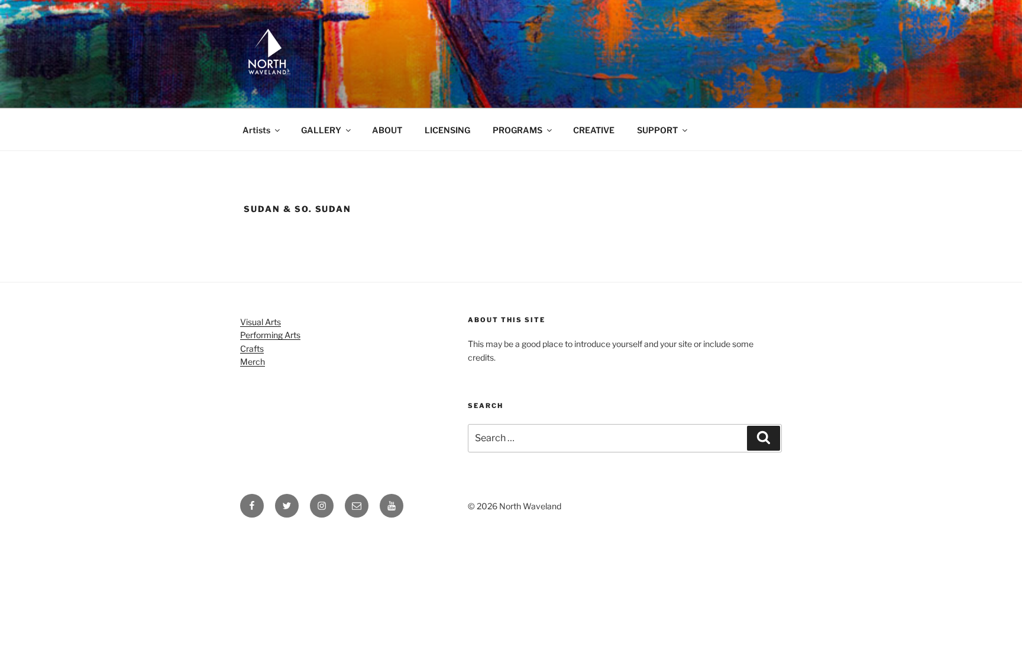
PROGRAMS (517, 130)
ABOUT (387, 130)
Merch (252, 362)
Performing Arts (270, 335)
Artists (256, 130)
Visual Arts (260, 322)
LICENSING (447, 130)
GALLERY (321, 130)
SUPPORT (657, 130)
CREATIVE (594, 130)
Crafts (252, 348)
